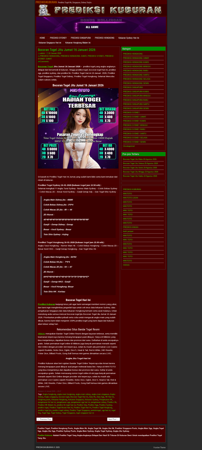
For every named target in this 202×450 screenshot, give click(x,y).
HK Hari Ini (109, 397)
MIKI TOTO (127, 210)
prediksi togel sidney (60, 410)
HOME (42, 38)
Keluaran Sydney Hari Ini (128, 38)
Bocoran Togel (45, 66)
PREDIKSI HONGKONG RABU (135, 71)
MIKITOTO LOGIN (130, 198)
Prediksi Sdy (82, 405)
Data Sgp (100, 397)
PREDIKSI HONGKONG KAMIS (136, 62)
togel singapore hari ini (85, 413)
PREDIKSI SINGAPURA (81, 38)
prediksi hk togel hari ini (66, 405)
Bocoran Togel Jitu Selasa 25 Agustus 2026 (140, 163)
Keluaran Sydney (91, 400)
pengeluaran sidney (98, 402)
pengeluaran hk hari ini (47, 402)
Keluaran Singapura (76, 400)
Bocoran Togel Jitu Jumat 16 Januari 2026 (66, 50)
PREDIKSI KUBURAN (132, 189)
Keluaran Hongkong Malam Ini (77, 42)
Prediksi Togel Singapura (80, 410)
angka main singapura (100, 394)
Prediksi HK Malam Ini (47, 405)
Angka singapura (51, 397)
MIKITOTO (127, 194)
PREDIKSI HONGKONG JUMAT (74, 56)
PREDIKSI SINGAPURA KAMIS (136, 92)
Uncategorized (129, 146)
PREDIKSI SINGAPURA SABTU (136, 104)
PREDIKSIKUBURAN (46, 2)
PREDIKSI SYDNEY (58, 38)
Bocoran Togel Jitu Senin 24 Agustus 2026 (140, 168)
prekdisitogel (96, 410)
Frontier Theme (160, 447)
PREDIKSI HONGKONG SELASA (136, 79)
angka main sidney (83, 394)
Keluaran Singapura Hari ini (50, 42)
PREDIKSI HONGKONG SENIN (136, 83)
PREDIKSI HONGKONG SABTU (136, 75)
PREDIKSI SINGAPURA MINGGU (136, 96)
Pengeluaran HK (105, 400)
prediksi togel (43, 408)
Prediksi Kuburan (45, 435)
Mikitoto (41, 333)
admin (42, 53)
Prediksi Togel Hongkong (102, 408)
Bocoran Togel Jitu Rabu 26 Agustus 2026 (140, 159)
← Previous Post (44, 419)
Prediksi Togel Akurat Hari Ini (61, 408)
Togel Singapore (68, 413)
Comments (44, 61)
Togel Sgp (46, 413)
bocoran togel (64, 397)
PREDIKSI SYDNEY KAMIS (134, 121)
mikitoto (126, 265)
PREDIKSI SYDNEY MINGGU (135, 125)
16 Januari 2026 (55, 53)
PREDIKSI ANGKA (130, 227)
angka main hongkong (66, 394)
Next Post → (113, 419)
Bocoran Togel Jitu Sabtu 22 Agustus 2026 (140, 176)
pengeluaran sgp (63, 402)
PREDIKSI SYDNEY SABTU (134, 134)
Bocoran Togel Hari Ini (79, 397)
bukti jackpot (128, 231)
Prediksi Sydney (105, 405)
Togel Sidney (56, 413)
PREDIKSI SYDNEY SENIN (134, 142)
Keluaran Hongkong (59, 400)
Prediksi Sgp (93, 405)
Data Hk (92, 397)
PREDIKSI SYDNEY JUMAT (134, 117)
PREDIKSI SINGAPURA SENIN (136, 108)
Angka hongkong (49, 394)
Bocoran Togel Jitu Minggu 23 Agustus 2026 (140, 172)
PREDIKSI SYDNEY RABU (134, 129)
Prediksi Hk (112, 402)
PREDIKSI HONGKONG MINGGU (136, 66)
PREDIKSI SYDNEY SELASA (135, 138)
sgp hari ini (106, 410)
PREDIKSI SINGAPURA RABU (135, 100)
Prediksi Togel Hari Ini (82, 408)
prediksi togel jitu (44, 410)
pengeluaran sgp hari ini (80, 402)
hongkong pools (44, 400)
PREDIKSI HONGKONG (104, 38)
